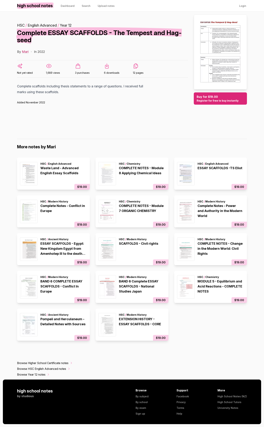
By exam (141, 407)
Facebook (183, 396)
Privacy (181, 402)
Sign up (140, 413)
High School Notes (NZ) (232, 396)
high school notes (35, 391)
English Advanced (42, 25)
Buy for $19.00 (217, 98)
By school (142, 402)
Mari (25, 52)
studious (27, 396)
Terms (180, 407)
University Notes (227, 407)
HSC (21, 25)
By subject (142, 396)
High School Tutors (229, 402)
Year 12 (65, 25)
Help (179, 413)
